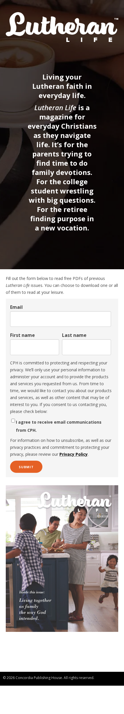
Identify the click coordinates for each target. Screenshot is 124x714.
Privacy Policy (73, 454)
